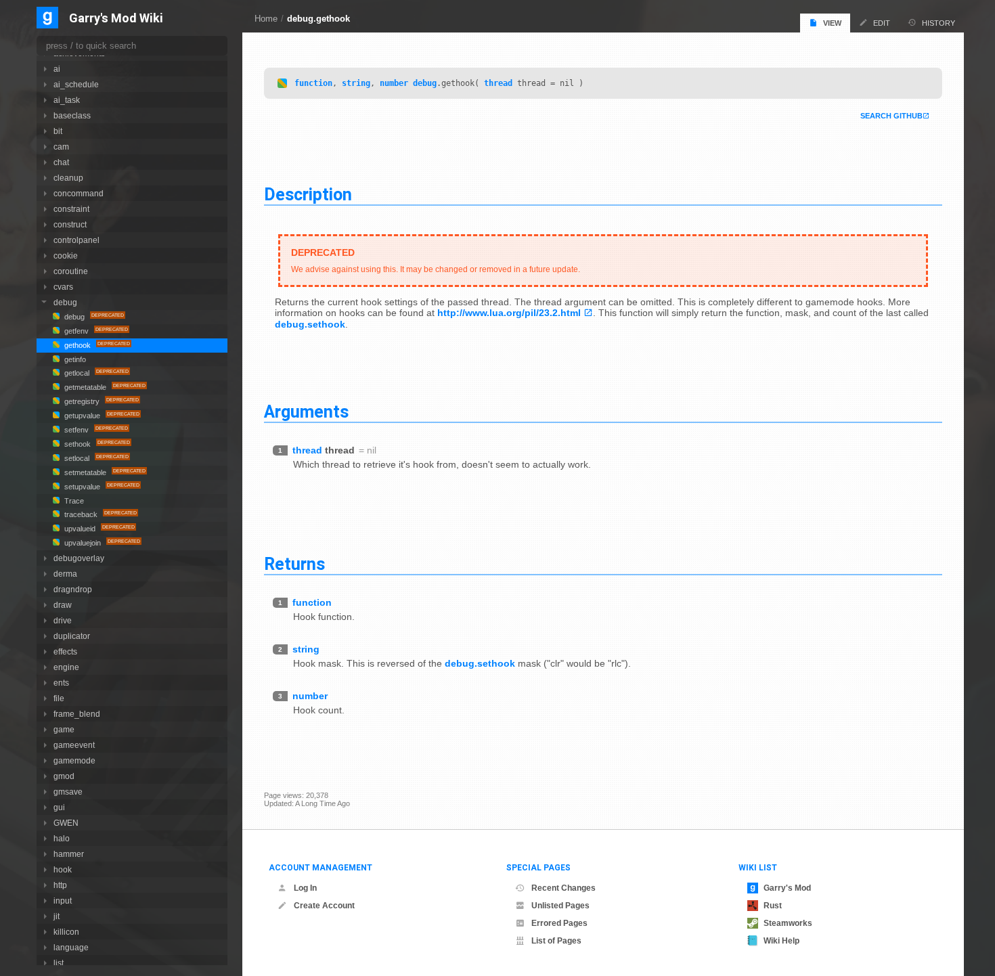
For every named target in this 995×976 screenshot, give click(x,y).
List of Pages (556, 941)
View (832, 23)
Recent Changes (563, 888)
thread (498, 83)
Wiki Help (781, 941)
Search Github (891, 116)
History (938, 23)
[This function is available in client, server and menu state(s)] (282, 83)
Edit (881, 23)
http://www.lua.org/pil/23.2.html (509, 312)
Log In (305, 888)
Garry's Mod (787, 888)
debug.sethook (310, 324)
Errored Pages (559, 923)
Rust (773, 905)
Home (266, 19)
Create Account (324, 905)
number (394, 83)
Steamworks (788, 923)
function (313, 83)
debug (425, 83)
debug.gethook (318, 19)
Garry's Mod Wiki (116, 18)
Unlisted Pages (560, 905)
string (356, 83)
